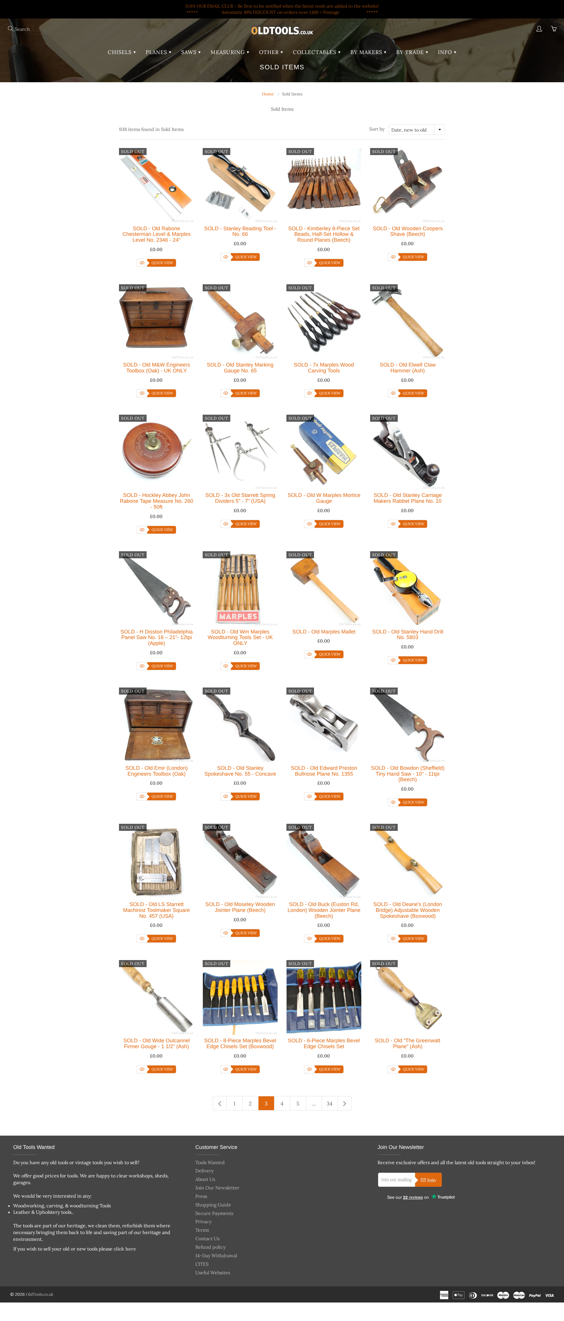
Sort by (377, 129)
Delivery (204, 1171)
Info (446, 52)
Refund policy (210, 1247)
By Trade (411, 52)
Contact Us (207, 1238)
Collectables (315, 52)
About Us (205, 1179)
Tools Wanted (210, 1162)
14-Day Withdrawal (216, 1255)
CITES (202, 1264)
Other (270, 52)
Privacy (203, 1221)
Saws (189, 52)
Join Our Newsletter (217, 1188)
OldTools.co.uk (39, 1294)
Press (201, 1196)
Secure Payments (214, 1213)
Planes (157, 52)
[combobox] (417, 129)
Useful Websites (212, 1272)
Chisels (120, 52)
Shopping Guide (213, 1205)
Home (268, 94)
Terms (202, 1230)
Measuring (229, 52)
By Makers (367, 52)
